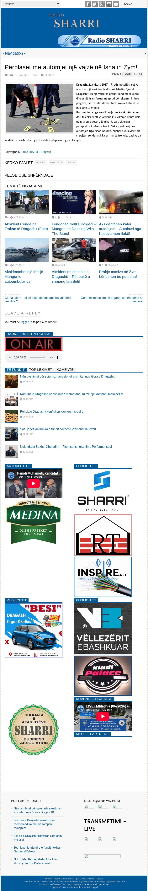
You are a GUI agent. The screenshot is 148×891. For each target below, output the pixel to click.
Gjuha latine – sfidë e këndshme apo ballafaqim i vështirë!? (38, 299)
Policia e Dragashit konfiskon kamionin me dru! (52, 411)
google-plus (102, 4)
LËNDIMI (71, 162)
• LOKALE (34, 75)
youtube (116, 4)
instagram (109, 4)
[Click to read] (27, 202)
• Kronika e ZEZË (21, 75)
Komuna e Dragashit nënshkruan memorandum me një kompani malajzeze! (71, 394)
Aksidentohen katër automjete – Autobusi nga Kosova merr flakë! (120, 229)
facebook (88, 4)
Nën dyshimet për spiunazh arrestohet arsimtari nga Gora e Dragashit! (67, 376)
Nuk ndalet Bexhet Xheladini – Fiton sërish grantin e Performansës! (66, 446)
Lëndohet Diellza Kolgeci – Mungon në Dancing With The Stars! (74, 229)
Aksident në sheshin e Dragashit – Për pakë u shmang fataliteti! (71, 276)
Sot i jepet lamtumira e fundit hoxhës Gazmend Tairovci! (58, 429)
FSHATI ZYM (56, 162)
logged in (26, 322)
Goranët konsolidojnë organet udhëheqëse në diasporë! (112, 299)
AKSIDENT (40, 162)
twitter (95, 4)
